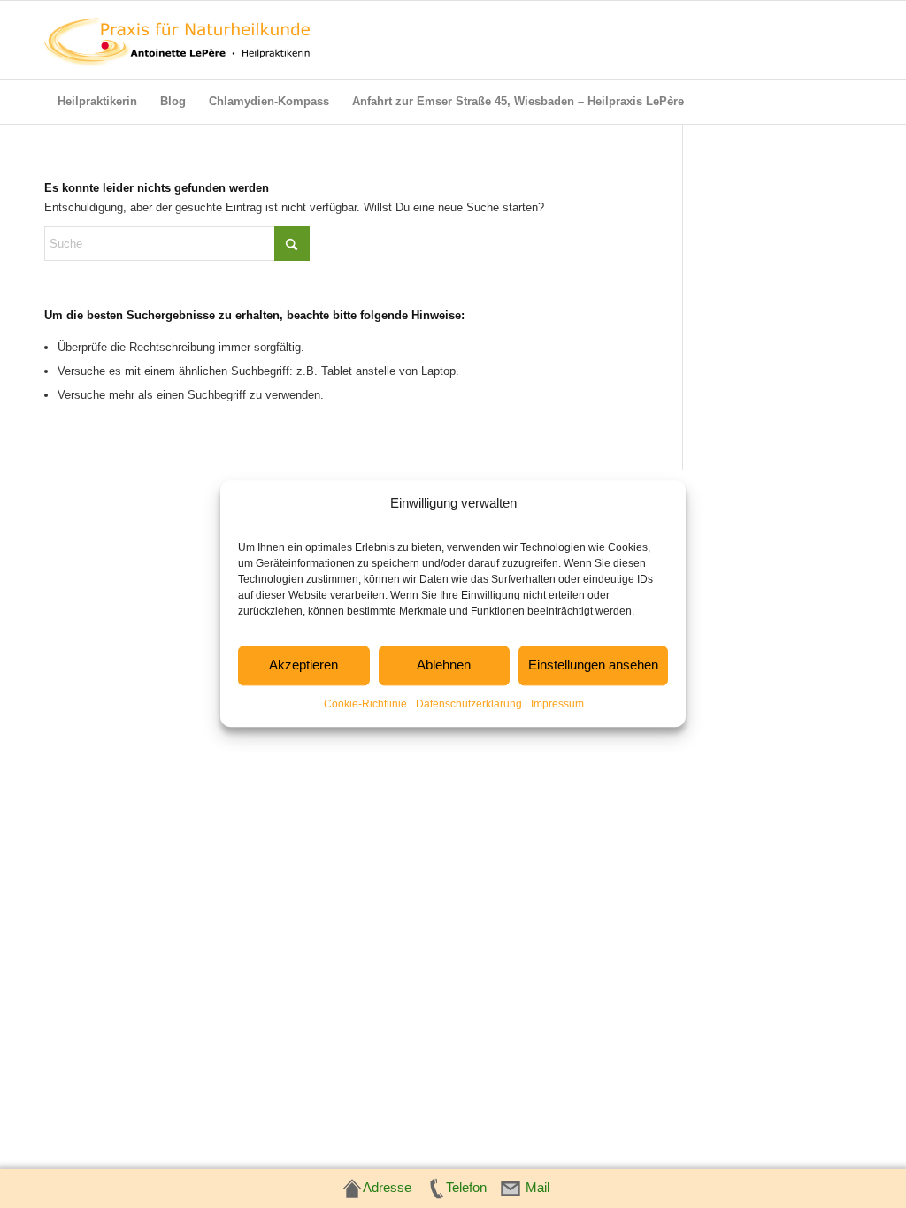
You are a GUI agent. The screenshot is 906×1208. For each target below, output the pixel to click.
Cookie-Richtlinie (365, 704)
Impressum (557, 704)
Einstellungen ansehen (593, 665)
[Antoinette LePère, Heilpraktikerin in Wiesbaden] (177, 40)
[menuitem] (97, 102)
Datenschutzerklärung (469, 704)
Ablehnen (444, 665)
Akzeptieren (303, 665)
